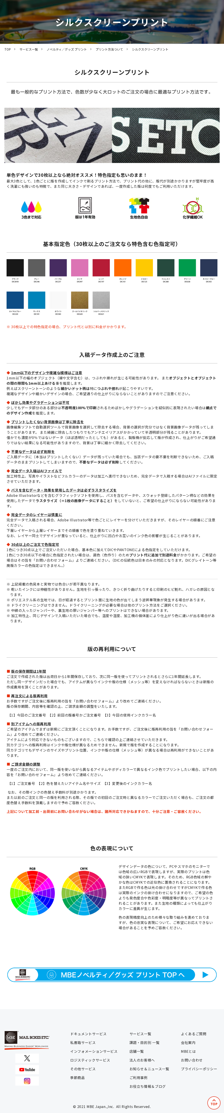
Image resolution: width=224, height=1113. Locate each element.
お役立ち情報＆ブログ (148, 1086)
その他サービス (83, 1068)
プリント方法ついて (109, 49)
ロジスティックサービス (90, 1060)
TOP (7, 49)
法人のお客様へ (142, 1060)
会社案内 (188, 1042)
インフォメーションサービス (93, 1051)
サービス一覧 (28, 49)
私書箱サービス (83, 1042)
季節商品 (77, 1077)
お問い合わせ (192, 1060)
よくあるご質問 (193, 1033)
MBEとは (188, 1051)
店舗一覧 (137, 1051)
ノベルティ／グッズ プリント (67, 49)
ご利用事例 (139, 1077)
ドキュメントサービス (88, 1033)
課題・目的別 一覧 (145, 1042)
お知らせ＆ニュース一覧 (149, 1068)
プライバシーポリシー (199, 1068)
